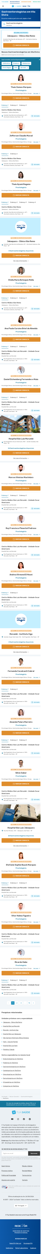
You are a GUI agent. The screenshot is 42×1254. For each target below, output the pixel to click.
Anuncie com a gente (8, 1180)
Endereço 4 (32, 202)
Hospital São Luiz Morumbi (9, 356)
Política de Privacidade (9, 1175)
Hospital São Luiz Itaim (10, 1046)
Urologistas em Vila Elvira (11, 1086)
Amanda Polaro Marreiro (21, 722)
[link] (33, 1003)
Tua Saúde (5, 1)
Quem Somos (6, 1166)
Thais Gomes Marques (21, 87)
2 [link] (16, 1003)
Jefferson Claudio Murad (21, 136)
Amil (15, 67)
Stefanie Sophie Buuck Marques (21, 865)
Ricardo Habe (21, 962)
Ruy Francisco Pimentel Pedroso (21, 528)
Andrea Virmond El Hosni (21, 574)
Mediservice (26, 63)
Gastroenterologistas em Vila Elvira (14, 1067)
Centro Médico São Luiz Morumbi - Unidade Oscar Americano (20, 352)
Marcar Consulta (14, 1096)
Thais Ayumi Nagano (21, 184)
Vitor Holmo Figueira (21, 916)
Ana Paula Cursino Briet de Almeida (21, 328)
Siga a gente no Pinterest (30, 1119)
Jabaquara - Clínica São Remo (21, 36)
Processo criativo (7, 1171)
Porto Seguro (7, 67)
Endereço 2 (13, 105)
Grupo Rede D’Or (31, 1215)
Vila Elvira (5, 1098)
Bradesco (16, 63)
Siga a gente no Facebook (24, 1119)
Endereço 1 (5, 105)
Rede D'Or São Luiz (15, 1243)
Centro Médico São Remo (11, 110)
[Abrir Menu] (3, 6)
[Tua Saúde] (21, 1112)
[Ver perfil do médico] (21, 78)
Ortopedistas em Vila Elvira (11, 1082)
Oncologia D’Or (28, 1243)
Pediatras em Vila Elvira (10, 1063)
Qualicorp (33, 1248)
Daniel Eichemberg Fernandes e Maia (21, 379)
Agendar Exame (26, 1)
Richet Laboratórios (21, 1248)
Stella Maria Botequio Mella (21, 280)
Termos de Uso (26, 1175)
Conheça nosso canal (12, 1119)
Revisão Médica (27, 1171)
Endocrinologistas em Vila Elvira (13, 1059)
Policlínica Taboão (8, 1049)
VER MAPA (36, 116)
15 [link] (29, 1003)
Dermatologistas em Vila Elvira (12, 1078)
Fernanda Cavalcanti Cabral (21, 671)
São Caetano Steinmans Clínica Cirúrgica (16, 1038)
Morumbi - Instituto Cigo (10, 1030)
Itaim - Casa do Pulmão (10, 1042)
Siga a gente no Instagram (18, 1119)
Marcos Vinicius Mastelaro (21, 477)
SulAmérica (6, 63)
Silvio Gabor (21, 773)
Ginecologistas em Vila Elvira (12, 1074)
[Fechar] (39, 59)
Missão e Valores (27, 1166)
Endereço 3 (23, 105)
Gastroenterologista (26, 1096)
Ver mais (23, 67)
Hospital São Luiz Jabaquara (12, 1034)
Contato (25, 1180)
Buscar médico (15, 1)
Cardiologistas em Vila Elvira (12, 1070)
